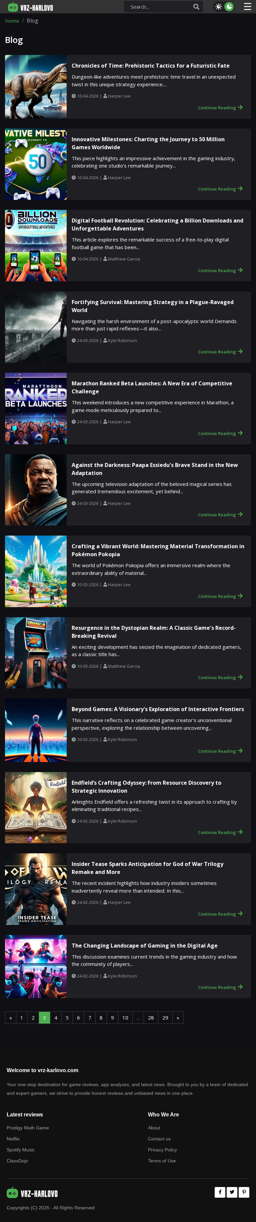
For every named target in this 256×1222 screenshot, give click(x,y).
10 (125, 1017)
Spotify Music (21, 1149)
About (154, 1127)
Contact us (159, 1138)
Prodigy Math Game (28, 1127)
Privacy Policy (162, 1149)
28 (151, 1017)
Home (12, 20)
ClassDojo (17, 1160)
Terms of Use (162, 1160)
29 (165, 1017)
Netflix (13, 1138)
